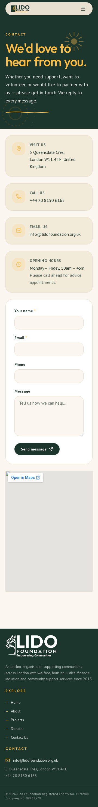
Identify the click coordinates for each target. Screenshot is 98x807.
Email (20, 337)
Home (16, 702)
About (15, 711)
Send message (34, 449)
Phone (19, 364)
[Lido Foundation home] (21, 8)
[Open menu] (83, 9)
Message (22, 391)
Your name (24, 310)
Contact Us (19, 737)
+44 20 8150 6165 (47, 200)
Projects (17, 719)
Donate (17, 728)
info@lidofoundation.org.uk (55, 234)
